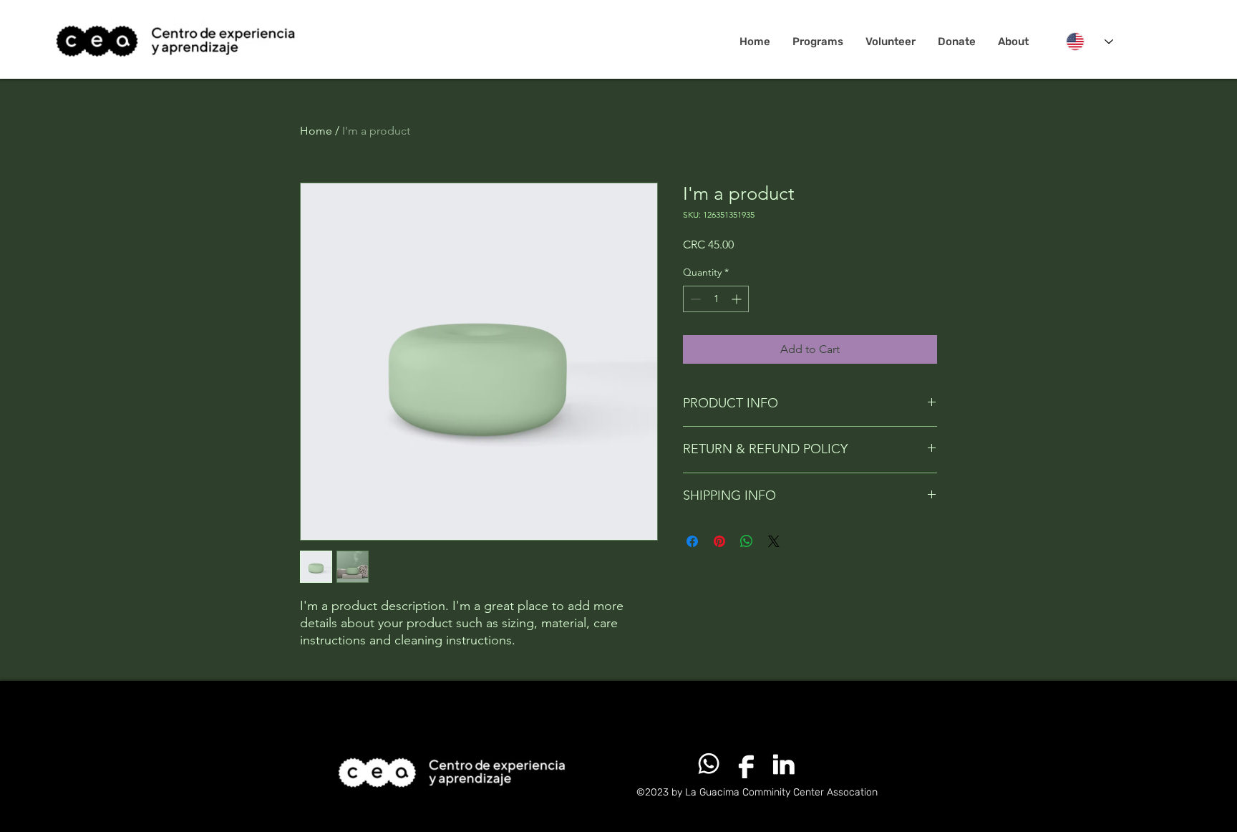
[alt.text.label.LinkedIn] (783, 764)
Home (316, 130)
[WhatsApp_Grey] (708, 764)
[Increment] (738, 298)
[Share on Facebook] (692, 541)
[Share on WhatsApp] (746, 541)
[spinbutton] (716, 298)
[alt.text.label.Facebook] (746, 764)
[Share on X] (773, 541)
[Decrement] (694, 298)
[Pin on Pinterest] (719, 541)
